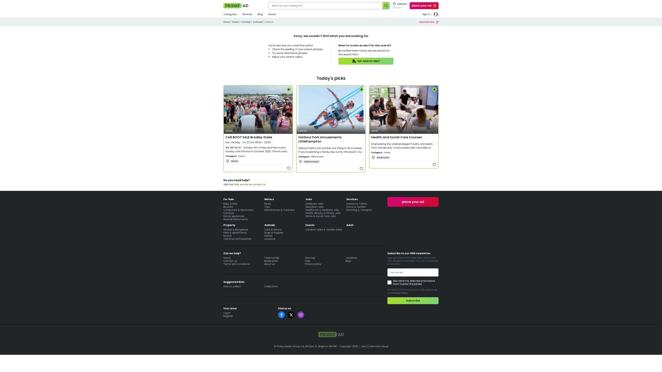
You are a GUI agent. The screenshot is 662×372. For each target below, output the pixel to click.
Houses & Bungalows (235, 229)
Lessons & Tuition (356, 203)
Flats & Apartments (235, 232)
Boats (267, 203)
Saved (272, 14)
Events (235, 21)
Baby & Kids (230, 203)
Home (226, 21)
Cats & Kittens (273, 229)
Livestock (269, 238)
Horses (268, 235)
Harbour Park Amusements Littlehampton (320, 139)
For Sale (228, 199)
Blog (260, 14)
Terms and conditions (236, 264)
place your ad (421, 6)
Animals (269, 225)
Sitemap (310, 258)
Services (247, 14)
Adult (349, 225)
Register (228, 316)
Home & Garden (356, 206)
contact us (259, 184)
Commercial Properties (237, 238)
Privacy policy (313, 264)
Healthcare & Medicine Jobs (322, 209)
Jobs (308, 199)
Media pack (271, 261)
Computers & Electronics (238, 209)
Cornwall (257, 21)
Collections (271, 286)
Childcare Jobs (314, 203)
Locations (351, 258)
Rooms (227, 235)
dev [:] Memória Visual (375, 346)
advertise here (426, 21)
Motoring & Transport (359, 209)
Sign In (426, 14)
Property (229, 225)
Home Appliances (233, 216)
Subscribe (413, 301)
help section (241, 184)
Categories (230, 14)
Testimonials (271, 258)
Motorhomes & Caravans (279, 209)
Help (307, 261)
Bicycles (228, 206)
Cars (267, 206)
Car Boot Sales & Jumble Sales (323, 229)
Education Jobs (314, 206)
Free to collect (232, 286)
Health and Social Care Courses (396, 137)
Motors (269, 199)
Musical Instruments (235, 219)
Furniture (228, 213)
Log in (226, 313)
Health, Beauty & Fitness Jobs (323, 213)
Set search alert (368, 61)
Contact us (230, 261)
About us (269, 264)
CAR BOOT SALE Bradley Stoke (248, 137)
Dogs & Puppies (273, 232)
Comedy (245, 21)
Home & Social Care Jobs (320, 216)
